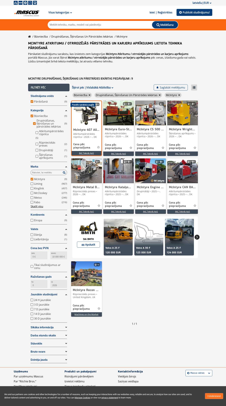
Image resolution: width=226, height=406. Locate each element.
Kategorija (37, 110)
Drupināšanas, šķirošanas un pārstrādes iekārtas (82, 36)
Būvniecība (41, 36)
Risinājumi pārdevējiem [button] (79, 376)
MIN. (33, 253)
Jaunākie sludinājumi (44, 294)
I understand (214, 396)
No (32, 282)
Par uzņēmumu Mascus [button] (28, 376)
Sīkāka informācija (42, 327)
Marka (34, 166)
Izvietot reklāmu (75, 381)
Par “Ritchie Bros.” (25, 381)
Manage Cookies (82, 397)
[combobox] (187, 373)
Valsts (34, 229)
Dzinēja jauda (39, 359)
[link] (86, 113)
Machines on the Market (86, 314)
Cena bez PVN (40, 248)
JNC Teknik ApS (86, 153)
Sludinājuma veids (42, 96)
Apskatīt (90, 244)
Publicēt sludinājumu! (196, 12)
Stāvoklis (36, 343)
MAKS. (53, 253)
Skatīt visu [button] (37, 206)
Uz (52, 282)
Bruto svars (38, 351)
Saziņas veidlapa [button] (128, 381)
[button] (48, 87)
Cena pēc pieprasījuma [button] (81, 146)
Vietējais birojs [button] (127, 376)
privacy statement (109, 397)
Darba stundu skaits (43, 335)
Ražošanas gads (41, 276)
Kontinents (38, 214)
